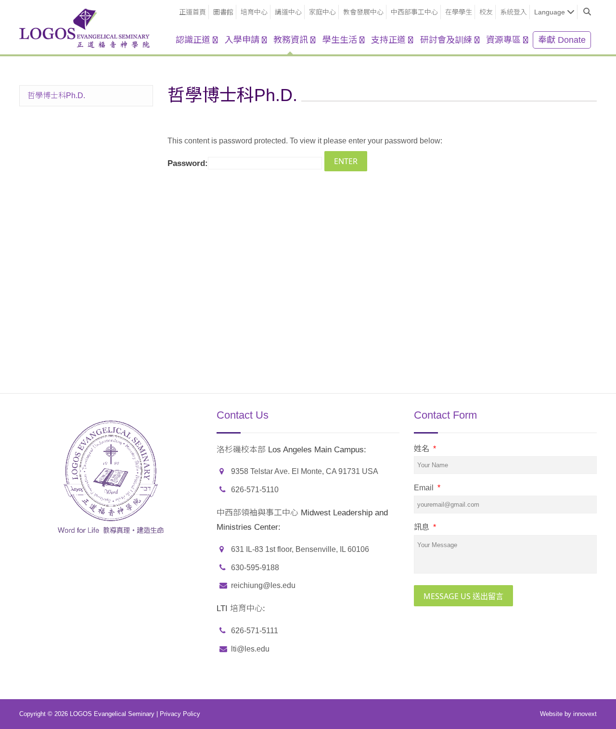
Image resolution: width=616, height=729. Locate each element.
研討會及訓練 (446, 40)
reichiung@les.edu (263, 585)
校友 (486, 12)
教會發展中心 (363, 12)
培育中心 (254, 12)
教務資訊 (290, 40)
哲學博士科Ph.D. (56, 95)
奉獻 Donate (562, 40)
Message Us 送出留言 (463, 596)
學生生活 (339, 40)
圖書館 (223, 12)
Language (549, 12)
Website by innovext (568, 713)
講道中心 (288, 12)
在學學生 (458, 12)
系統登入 (513, 12)
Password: (187, 163)
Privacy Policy (180, 713)
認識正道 (193, 40)
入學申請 (242, 40)
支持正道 (388, 40)
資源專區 (503, 40)
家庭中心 (322, 12)
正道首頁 (192, 12)
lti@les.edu (250, 649)
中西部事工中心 (414, 12)
